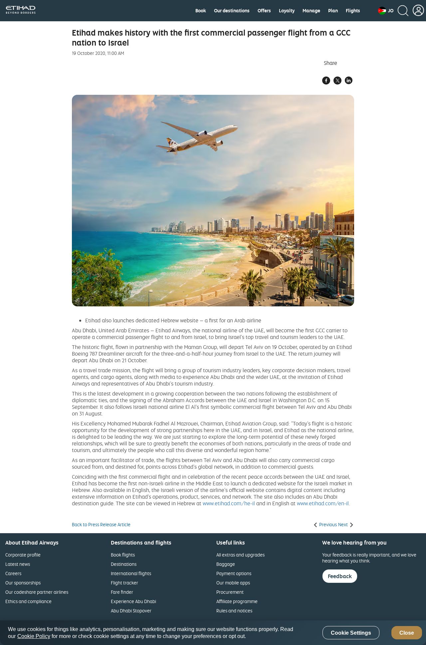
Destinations (123, 564)
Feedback (340, 576)
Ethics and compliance (28, 601)
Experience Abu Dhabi (133, 601)
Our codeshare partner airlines (36, 592)
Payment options (233, 573)
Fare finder (122, 592)
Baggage (225, 564)
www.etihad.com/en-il (323, 503)
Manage (311, 11)
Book (200, 11)
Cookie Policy (33, 636)
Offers (264, 11)
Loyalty (287, 11)
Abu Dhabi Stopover (131, 610)
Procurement (230, 592)
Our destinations (232, 11)
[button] (385, 11)
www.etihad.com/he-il (229, 503)
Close (406, 633)
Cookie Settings (351, 633)
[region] (213, 632)
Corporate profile (23, 555)
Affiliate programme (237, 601)
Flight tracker (124, 582)
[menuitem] (200, 10)
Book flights (123, 555)
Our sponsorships (23, 582)
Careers (13, 573)
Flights (353, 11)
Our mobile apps (233, 582)
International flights (131, 573)
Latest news (17, 564)
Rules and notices (234, 610)
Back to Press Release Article (101, 525)
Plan (333, 11)
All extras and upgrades (240, 555)
